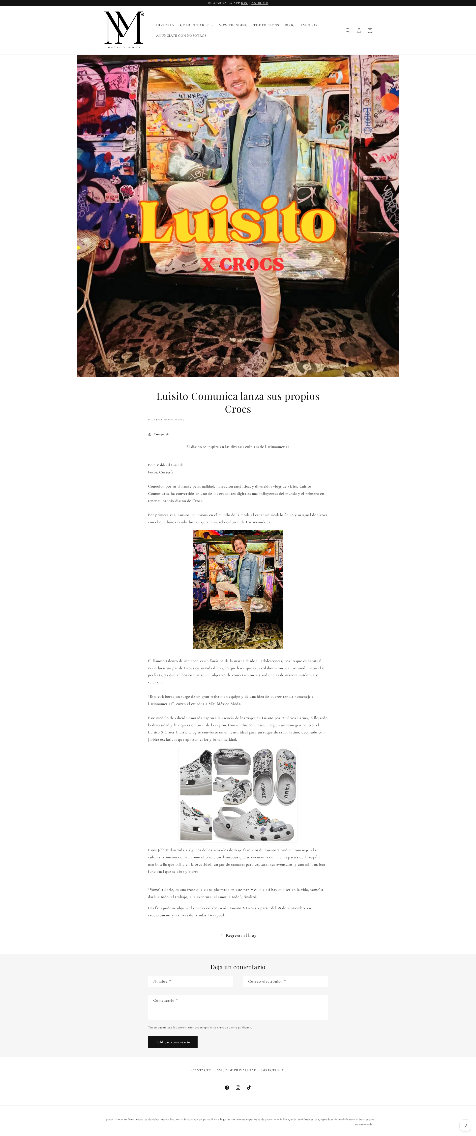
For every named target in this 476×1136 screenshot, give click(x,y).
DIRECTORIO (273, 1070)
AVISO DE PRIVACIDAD (236, 1070)
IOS (244, 3)
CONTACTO (201, 1070)
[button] (196, 25)
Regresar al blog (241, 935)
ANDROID (259, 3)
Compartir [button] (162, 434)
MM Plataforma (125, 1119)
